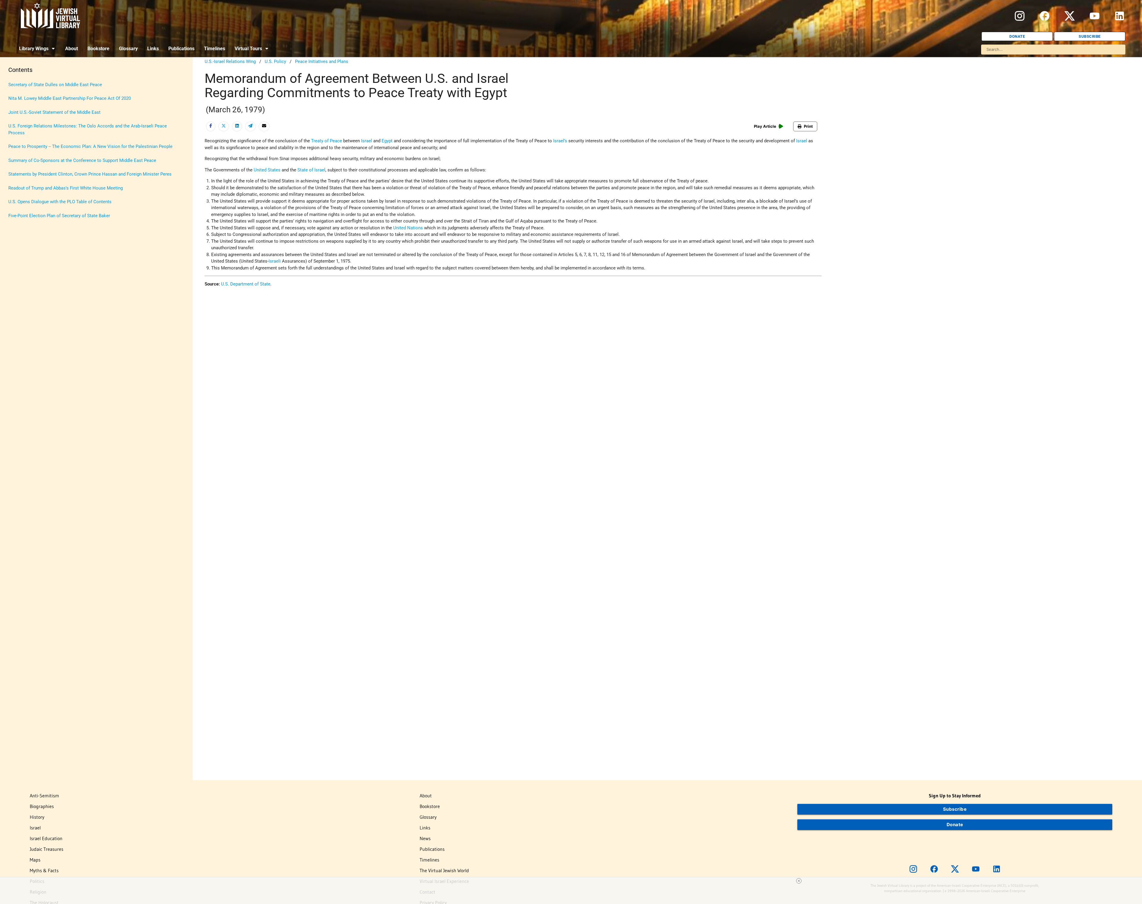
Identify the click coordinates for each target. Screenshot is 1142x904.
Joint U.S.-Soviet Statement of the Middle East (54, 112)
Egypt (387, 140)
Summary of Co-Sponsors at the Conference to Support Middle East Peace (82, 160)
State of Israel (311, 170)
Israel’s (560, 140)
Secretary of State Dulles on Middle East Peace (55, 84)
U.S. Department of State (245, 284)
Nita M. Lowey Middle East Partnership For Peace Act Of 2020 (69, 98)
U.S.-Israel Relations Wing (230, 61)
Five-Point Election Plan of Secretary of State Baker (59, 215)
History (37, 817)
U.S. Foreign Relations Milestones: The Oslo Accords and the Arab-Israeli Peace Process (87, 129)
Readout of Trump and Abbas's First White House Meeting (65, 188)
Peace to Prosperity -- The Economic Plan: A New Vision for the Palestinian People (90, 146)
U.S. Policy (275, 61)
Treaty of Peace (326, 140)
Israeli (275, 261)
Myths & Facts (44, 870)
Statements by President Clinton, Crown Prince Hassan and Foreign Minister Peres (90, 174)
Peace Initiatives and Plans (321, 61)
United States (267, 170)
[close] (798, 881)
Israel (366, 140)
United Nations (408, 228)
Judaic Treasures (46, 849)
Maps (35, 860)
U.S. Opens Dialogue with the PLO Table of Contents (60, 201)
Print (808, 126)
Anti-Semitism (44, 796)
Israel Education (46, 838)
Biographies (42, 806)
